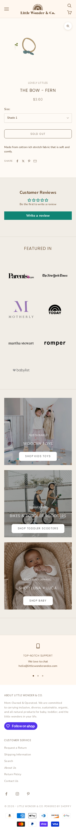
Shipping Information (17, 754)
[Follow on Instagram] (17, 794)
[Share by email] (35, 161)
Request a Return (15, 748)
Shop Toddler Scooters (38, 528)
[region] (38, 656)
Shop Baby (38, 600)
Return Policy (12, 774)
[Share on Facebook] (17, 161)
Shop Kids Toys (38, 456)
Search (8, 761)
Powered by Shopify (57, 806)
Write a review (38, 215)
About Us (10, 768)
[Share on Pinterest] (29, 161)
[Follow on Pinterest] (28, 794)
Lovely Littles (38, 83)
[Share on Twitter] (23, 161)
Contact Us (11, 781)
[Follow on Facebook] (6, 794)
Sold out (38, 134)
